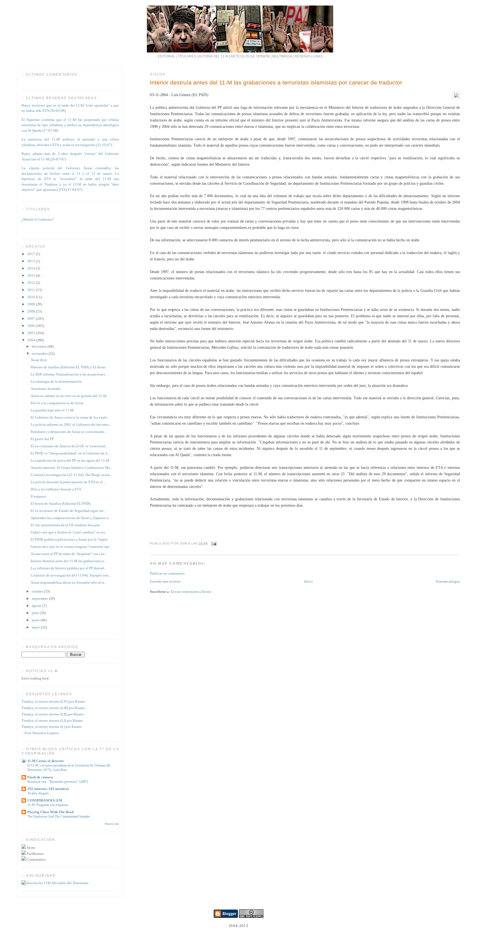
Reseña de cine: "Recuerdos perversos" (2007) (57, 782)
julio (36, 613)
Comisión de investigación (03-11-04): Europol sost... (71, 575)
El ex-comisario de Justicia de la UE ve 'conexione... (69, 446)
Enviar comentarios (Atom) (191, 592)
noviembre (40, 353)
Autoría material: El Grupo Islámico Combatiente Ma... (71, 468)
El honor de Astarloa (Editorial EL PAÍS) (61, 503)
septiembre (40, 598)
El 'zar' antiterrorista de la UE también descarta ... (67, 525)
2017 (31, 254)
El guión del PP (42, 439)
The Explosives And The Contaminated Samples (58, 816)
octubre (38, 591)
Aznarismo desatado (46, 389)
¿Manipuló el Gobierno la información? (51, 231)
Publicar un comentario (167, 573)
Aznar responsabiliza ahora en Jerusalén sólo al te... (69, 582)
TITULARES (187, 56)
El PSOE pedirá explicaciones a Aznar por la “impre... (70, 539)
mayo (36, 627)
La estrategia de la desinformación (56, 381)
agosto (37, 606)
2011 (31, 290)
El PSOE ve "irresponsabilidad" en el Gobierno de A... (70, 453)
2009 (31, 304)
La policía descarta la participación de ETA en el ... (68, 482)
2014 (31, 268)
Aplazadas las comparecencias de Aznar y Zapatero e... (71, 518)
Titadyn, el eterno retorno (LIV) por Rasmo (53, 701)
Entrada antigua (448, 581)
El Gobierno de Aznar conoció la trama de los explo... (70, 417)
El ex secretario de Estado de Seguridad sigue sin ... (69, 511)
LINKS (318, 56)
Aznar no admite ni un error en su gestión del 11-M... (70, 396)
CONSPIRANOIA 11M (44, 800)
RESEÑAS (303, 56)
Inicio (308, 581)
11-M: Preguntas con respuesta (47, 805)
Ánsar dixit (39, 360)
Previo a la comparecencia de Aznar (57, 403)
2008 (31, 311)
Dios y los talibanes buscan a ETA (56, 489)
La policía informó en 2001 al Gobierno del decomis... (71, 424)
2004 (31, 340)
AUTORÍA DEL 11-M (213, 56)
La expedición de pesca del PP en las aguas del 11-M (70, 460)
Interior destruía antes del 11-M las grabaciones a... (68, 561)
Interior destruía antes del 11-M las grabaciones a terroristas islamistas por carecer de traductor (276, 82)
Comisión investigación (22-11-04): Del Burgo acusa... (71, 475)
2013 (31, 275)
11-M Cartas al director (45, 761)
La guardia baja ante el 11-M (52, 410)
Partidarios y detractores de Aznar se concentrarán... (69, 432)
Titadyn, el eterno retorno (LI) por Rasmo (52, 720)
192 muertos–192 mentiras (48, 789)
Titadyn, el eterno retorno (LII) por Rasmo (53, 714)
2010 (31, 297)
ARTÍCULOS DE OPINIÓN (250, 56)
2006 (31, 326)
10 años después (38, 793)
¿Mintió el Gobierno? (38, 217)
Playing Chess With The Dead (50, 812)
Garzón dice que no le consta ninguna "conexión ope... (71, 547)
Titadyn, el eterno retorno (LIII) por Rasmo (53, 708)
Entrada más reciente (165, 581)
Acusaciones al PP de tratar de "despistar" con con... (69, 554)
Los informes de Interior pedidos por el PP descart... (69, 568)
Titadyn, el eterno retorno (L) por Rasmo (52, 727)
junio (36, 620)
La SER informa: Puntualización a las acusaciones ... (69, 374)
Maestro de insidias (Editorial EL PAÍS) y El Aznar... (69, 367)
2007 (31, 318)
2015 (31, 261)
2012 (31, 283)
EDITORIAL (166, 56)
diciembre (39, 346)
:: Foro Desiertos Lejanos (40, 733)
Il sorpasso (38, 496)
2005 (31, 333)
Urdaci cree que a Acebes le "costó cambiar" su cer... (69, 532)
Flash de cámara (40, 777)
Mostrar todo (112, 823)
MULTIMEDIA (282, 56)
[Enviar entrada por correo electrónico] (213, 543)
